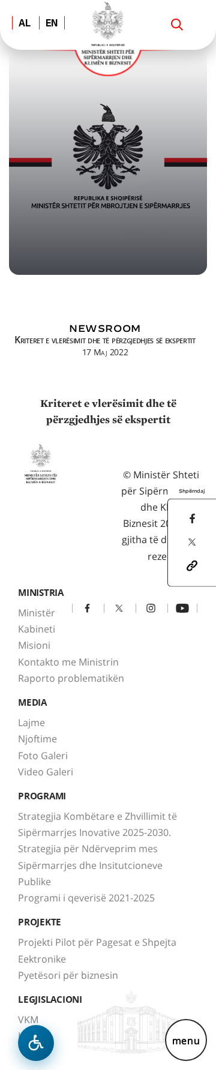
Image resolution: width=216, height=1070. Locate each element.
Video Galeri (45, 771)
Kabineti (36, 629)
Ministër (36, 612)
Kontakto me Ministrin (68, 662)
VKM (28, 1019)
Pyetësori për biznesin (68, 975)
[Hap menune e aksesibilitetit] (36, 1043)
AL (25, 24)
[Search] (177, 25)
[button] (192, 564)
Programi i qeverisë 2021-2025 (86, 897)
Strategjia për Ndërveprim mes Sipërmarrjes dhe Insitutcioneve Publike (90, 865)
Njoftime (37, 738)
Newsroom (105, 328)
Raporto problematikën (71, 678)
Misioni (34, 645)
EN (52, 24)
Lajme (31, 722)
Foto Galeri (43, 755)
